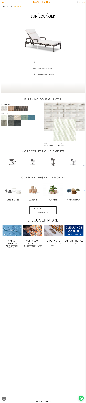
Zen (11, 6)
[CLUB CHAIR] (73, 162)
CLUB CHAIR (73, 170)
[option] (12, 165)
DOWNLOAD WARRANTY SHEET (47, 74)
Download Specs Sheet (45, 62)
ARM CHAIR (33, 170)
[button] (81, 398)
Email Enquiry (43, 212)
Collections (5, 6)
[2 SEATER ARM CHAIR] (12, 162)
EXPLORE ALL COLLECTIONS (43, 208)
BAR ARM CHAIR (53, 170)
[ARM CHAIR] (33, 162)
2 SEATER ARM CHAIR (12, 170)
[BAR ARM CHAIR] (53, 162)
